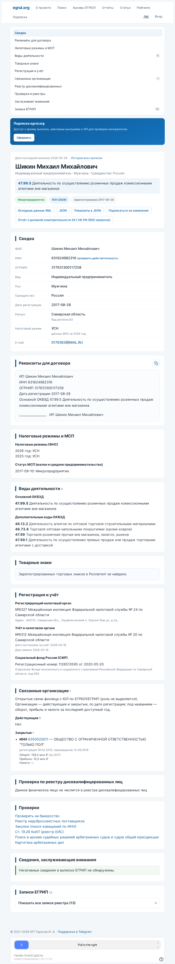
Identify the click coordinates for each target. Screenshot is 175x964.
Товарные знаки (26, 63)
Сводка (20, 33)
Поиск (61, 7)
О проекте (43, 7)
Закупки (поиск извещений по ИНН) (45, 826)
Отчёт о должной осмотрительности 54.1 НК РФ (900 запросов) (64, 220)
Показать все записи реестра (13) (87, 903)
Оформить (24, 137)
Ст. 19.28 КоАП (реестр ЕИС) (39, 832)
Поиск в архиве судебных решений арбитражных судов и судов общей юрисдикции (87, 837)
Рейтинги (143, 7)
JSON (63, 210)
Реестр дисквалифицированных (38, 86)
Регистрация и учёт (29, 71)
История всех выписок (86, 158)
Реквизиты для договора (33, 40)
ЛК (146, 17)
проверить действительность (97, 258)
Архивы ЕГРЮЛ (84, 7)
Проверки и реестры (30, 94)
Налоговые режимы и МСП (34, 48)
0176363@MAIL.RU (67, 342)
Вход (158, 16)
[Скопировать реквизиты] (156, 363)
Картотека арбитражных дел (39, 842)
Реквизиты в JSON (87, 210)
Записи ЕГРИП (87, 109)
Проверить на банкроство (37, 816)
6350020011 (38, 739)
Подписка (20, 17)
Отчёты (108, 7)
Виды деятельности (87, 55)
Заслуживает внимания (32, 101)
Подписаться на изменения (129, 210)
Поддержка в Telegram (75, 931)
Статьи (125, 7)
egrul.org (21, 7)
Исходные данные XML (34, 210)
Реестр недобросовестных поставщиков (50, 821)
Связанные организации (87, 78)
